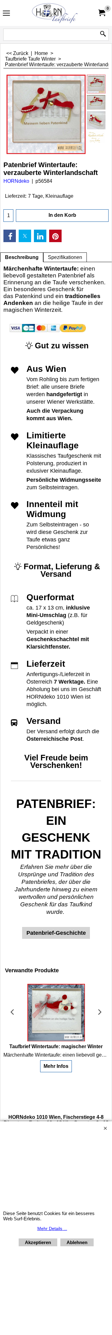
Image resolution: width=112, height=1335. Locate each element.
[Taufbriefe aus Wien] (55, 13)
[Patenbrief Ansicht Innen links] (96, 138)
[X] (25, 236)
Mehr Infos (56, 1066)
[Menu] (6, 13)
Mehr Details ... (52, 1228)
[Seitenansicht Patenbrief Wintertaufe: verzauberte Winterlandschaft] (96, 120)
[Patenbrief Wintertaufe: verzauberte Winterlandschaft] (46, 114)
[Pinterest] (55, 236)
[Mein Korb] (101, 13)
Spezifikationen (65, 257)
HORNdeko (16, 181)
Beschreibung (22, 257)
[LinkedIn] (40, 236)
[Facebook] (9, 236)
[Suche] (103, 34)
